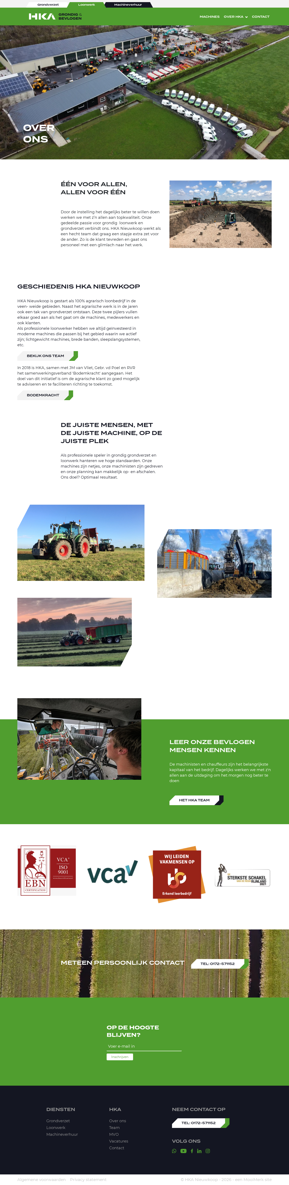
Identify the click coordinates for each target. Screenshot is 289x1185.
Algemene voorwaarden (41, 1179)
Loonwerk (55, 1127)
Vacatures (118, 1141)
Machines (210, 17)
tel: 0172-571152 (218, 963)
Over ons (117, 1121)
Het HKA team (194, 800)
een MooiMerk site (253, 1179)
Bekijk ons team (45, 356)
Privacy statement (88, 1179)
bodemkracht (43, 395)
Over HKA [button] (234, 17)
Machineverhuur (62, 1134)
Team (114, 1127)
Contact (261, 17)
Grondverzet (58, 1121)
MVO (114, 1134)
